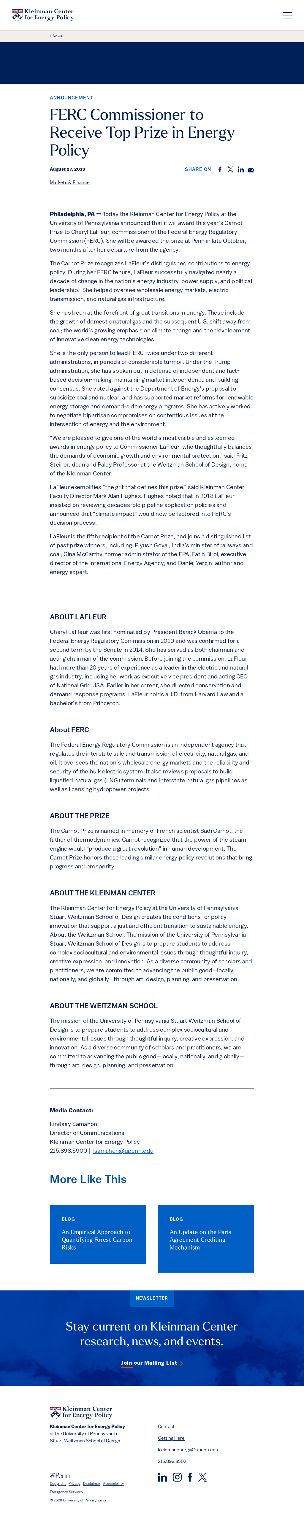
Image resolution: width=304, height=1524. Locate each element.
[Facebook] (190, 1477)
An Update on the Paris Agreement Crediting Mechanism (201, 1240)
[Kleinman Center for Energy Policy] (43, 15)
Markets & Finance (70, 182)
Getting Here (171, 1438)
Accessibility (113, 1484)
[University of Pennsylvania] (60, 1475)
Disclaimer (91, 1484)
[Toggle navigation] (287, 15)
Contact (166, 1427)
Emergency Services (66, 1492)
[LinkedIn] (162, 1477)
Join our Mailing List (149, 1363)
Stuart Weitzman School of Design (85, 1441)
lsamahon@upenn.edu (123, 1151)
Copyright (58, 1484)
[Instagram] (177, 1477)
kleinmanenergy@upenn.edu (188, 1450)
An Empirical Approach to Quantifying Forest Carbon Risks (97, 1240)
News (57, 36)
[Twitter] (202, 1477)
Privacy (74, 1484)
